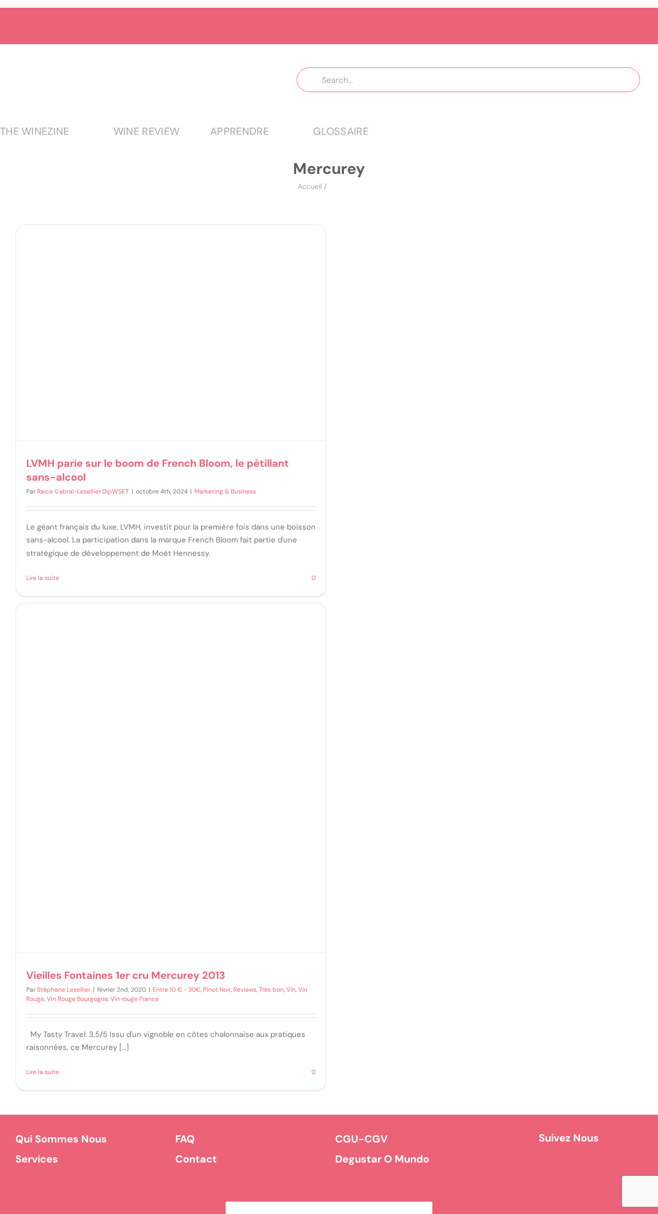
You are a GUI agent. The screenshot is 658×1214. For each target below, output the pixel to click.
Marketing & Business (225, 491)
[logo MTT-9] (128, 53)
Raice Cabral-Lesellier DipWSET (83, 491)
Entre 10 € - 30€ (176, 990)
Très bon (271, 990)
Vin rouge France (135, 999)
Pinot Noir (217, 990)
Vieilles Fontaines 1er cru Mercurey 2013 (125, 975)
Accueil (310, 186)
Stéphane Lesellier (63, 990)
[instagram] (583, 1169)
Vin (291, 990)
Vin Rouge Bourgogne (77, 999)
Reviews (245, 990)
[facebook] (554, 1169)
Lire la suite (42, 578)
